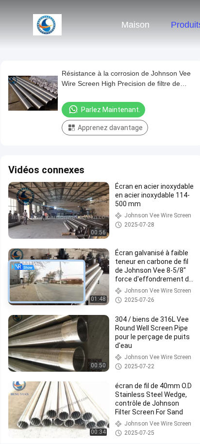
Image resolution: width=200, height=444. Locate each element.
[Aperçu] (47, 24)
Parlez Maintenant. (110, 110)
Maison (135, 25)
